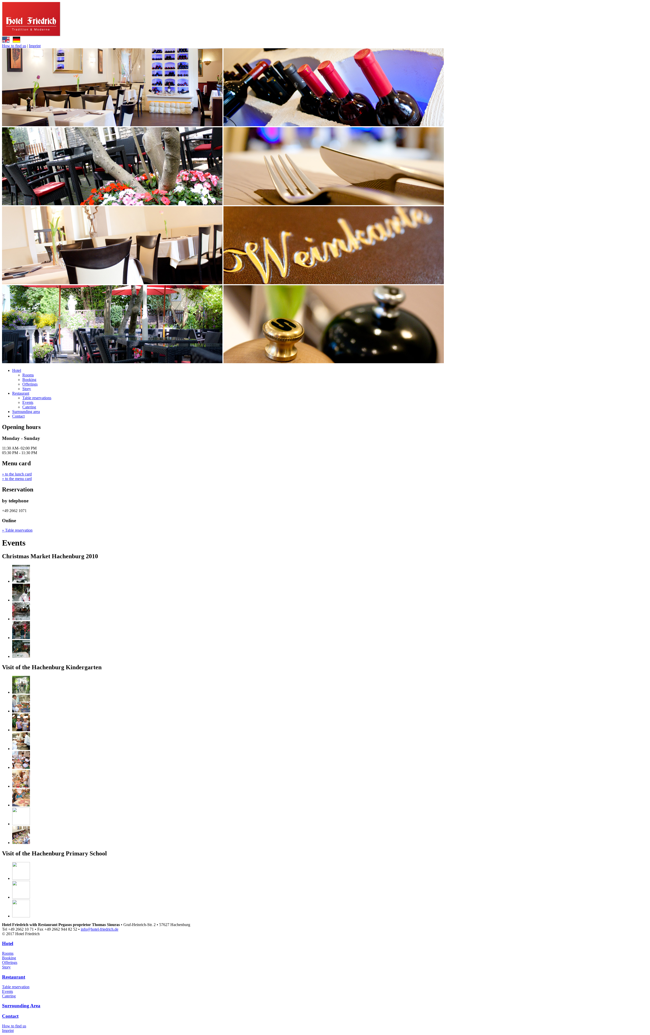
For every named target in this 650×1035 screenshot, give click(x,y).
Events (27, 402)
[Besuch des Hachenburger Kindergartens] (21, 692)
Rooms (28, 375)
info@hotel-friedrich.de (99, 929)
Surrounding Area (21, 1005)
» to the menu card (17, 478)
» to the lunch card (17, 474)
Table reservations (36, 398)
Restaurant (20, 393)
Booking (29, 379)
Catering (29, 407)
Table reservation (15, 987)
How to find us (14, 46)
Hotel (16, 370)
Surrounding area (26, 411)
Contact (18, 416)
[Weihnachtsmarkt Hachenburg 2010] (21, 581)
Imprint (35, 46)
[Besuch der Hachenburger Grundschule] (21, 878)
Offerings (30, 384)
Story (26, 389)
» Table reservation (17, 530)
